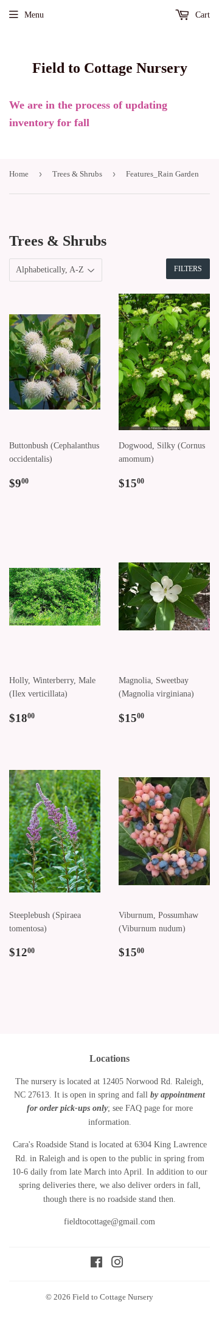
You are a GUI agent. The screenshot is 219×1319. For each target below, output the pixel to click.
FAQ (133, 1108)
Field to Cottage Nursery (109, 67)
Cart (201, 14)
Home (19, 173)
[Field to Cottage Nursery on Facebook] (96, 1264)
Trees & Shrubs (77, 173)
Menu (34, 14)
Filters (188, 269)
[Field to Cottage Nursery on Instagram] (117, 1264)
